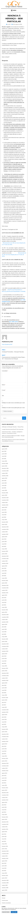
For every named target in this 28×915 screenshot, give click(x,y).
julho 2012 (4, 804)
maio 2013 (4, 780)
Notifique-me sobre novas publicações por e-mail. (13, 407)
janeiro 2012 (4, 819)
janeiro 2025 (4, 495)
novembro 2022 (5, 558)
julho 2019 (4, 656)
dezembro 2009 (5, 880)
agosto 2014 (4, 743)
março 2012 (4, 814)
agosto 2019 (4, 653)
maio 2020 (4, 631)
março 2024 (4, 519)
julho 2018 (4, 685)
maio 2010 (4, 868)
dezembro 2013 (5, 763)
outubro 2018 (4, 678)
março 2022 (4, 578)
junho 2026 (4, 453)
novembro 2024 (5, 500)
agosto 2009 (4, 890)
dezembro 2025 (5, 468)
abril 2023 (4, 546)
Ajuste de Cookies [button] (5, 912)
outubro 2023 (4, 531)
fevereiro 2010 (5, 875)
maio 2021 (4, 602)
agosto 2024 (4, 507)
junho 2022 (4, 570)
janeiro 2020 (4, 641)
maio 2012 (4, 809)
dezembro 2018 (5, 673)
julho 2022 (4, 568)
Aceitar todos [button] (14, 912)
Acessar (3, 898)
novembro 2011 (5, 824)
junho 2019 (4, 658)
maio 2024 (4, 514)
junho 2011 (4, 836)
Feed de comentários (6, 902)
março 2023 (4, 548)
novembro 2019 (5, 646)
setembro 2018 (5, 680)
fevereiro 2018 (5, 697)
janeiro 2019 (4, 670)
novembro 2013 (5, 765)
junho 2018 (4, 687)
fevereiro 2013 (5, 787)
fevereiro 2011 (5, 846)
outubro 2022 (4, 561)
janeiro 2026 (4, 465)
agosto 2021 (4, 595)
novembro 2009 (5, 882)
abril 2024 (4, 517)
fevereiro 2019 (5, 668)
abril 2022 (4, 575)
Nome (3, 384)
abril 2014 (4, 753)
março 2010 (4, 873)
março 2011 (4, 843)
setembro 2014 (5, 741)
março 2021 (4, 607)
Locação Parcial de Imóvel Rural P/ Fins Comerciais (12, 429)
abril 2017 (4, 704)
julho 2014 (4, 746)
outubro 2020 (4, 619)
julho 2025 (4, 480)
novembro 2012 (5, 795)
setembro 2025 (5, 475)
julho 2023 (4, 539)
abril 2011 (4, 841)
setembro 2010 (5, 858)
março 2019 (4, 665)
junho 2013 (4, 778)
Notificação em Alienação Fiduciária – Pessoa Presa (12, 426)
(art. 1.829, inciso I (13, 321)
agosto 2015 (4, 714)
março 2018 (4, 695)
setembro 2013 (5, 770)
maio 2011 (4, 838)
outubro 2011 (4, 826)
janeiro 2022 (4, 582)
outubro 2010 (4, 856)
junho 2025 (4, 483)
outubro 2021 (4, 590)
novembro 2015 (5, 709)
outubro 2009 (4, 885)
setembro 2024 (5, 504)
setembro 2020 (5, 622)
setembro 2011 (5, 829)
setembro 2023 (5, 534)
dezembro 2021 (5, 585)
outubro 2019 (4, 648)
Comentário (5, 370)
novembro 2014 (5, 736)
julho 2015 (4, 717)
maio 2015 (4, 721)
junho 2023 (4, 541)
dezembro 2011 (5, 821)
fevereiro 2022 (5, 580)
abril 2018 (4, 692)
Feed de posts (5, 900)
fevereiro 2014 (5, 758)
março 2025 (4, 490)
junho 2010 (4, 865)
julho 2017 (4, 702)
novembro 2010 (5, 853)
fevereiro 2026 (5, 463)
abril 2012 (4, 812)
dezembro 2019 (5, 643)
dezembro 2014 (5, 734)
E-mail (4, 390)
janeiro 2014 (4, 760)
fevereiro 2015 (5, 729)
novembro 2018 (5, 675)
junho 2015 (4, 719)
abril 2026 (4, 458)
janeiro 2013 (4, 790)
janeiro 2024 (4, 524)
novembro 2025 (5, 470)
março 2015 (4, 726)
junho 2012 (4, 807)
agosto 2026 (4, 448)
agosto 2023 (4, 536)
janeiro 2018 (4, 699)
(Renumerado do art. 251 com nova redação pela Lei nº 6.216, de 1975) (14, 254)
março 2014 (4, 756)
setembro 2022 (5, 563)
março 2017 (4, 707)
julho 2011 (4, 834)
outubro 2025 (4, 473)
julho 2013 (4, 775)
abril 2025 (4, 487)
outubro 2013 (4, 768)
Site (3, 395)
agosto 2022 (4, 565)
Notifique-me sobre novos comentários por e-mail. (13, 402)
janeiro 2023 (4, 553)
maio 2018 (4, 690)
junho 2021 (4, 600)
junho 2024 (4, 512)
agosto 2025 (4, 478)
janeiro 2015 (4, 731)
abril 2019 (4, 663)
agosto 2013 (4, 773)
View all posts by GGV (7, 344)
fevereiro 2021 (5, 609)
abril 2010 (4, 870)
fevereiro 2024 (5, 522)
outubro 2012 (4, 797)
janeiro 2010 (4, 877)
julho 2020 (4, 626)
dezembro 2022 (5, 556)
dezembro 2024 (5, 497)
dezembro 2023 (5, 526)
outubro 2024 (4, 502)
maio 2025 (4, 485)
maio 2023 (4, 543)
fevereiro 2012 (5, 817)
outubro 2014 (4, 738)
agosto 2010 (4, 860)
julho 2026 (4, 451)
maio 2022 (4, 573)
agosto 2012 (4, 802)
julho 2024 (4, 509)
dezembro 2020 (5, 614)
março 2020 (4, 636)
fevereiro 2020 (5, 639)
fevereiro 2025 (5, 492)
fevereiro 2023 (5, 551)
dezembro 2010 (5, 851)
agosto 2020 (4, 624)
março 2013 (4, 785)
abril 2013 (4, 782)
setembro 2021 (5, 592)
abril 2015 (4, 724)
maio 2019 (4, 661)
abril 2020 (4, 634)
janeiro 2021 (4, 612)
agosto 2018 (4, 682)
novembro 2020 (5, 617)
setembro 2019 (5, 651)
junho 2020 (4, 629)
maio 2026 (4, 456)
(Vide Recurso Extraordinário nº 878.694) (15, 291)
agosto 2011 (4, 831)
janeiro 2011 (4, 848)
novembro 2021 (5, 587)
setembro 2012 (5, 799)
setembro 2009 (5, 887)
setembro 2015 (5, 712)
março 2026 (4, 461)
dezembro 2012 (5, 792)
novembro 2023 (5, 529)
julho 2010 (4, 863)
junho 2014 (4, 748)
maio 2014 (4, 751)
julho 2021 (4, 597)
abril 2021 (4, 604)
